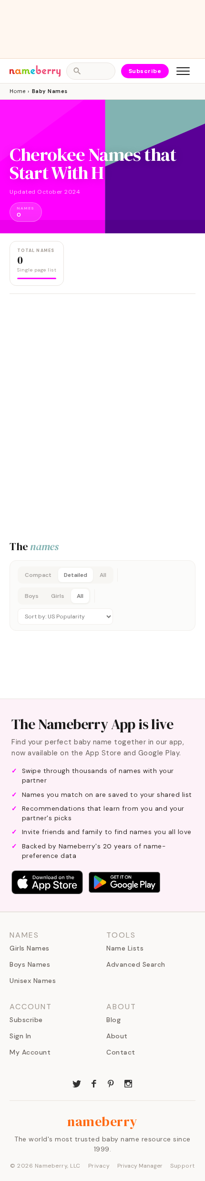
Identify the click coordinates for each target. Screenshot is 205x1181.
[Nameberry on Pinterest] (111, 1082)
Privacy (99, 1166)
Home (17, 91)
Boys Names (30, 964)
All (103, 575)
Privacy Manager (140, 1166)
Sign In (20, 1036)
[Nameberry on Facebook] (94, 1082)
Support (182, 1166)
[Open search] (90, 71)
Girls (57, 596)
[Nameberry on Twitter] (77, 1082)
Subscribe (145, 71)
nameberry (102, 1121)
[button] (102, 595)
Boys (32, 596)
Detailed (75, 575)
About (117, 1036)
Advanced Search (135, 964)
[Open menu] (183, 71)
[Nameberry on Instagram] (128, 1082)
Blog (113, 1019)
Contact (120, 1052)
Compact (38, 575)
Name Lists (125, 948)
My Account (30, 1052)
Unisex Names (33, 980)
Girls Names (30, 948)
